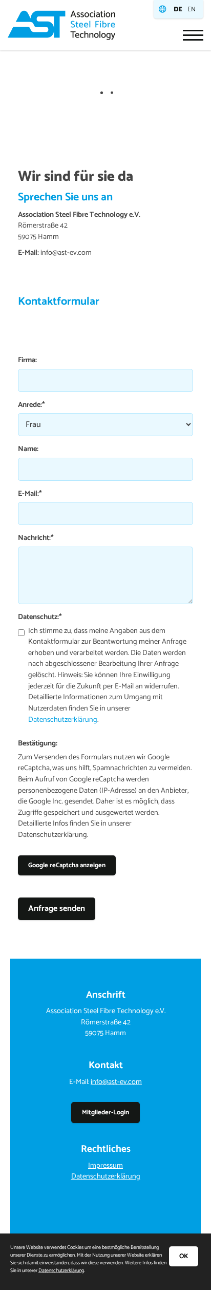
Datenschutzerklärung (62, 720)
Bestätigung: (37, 744)
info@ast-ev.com (116, 1082)
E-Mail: (30, 494)
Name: (28, 449)
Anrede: (31, 405)
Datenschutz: (40, 617)
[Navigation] (189, 35)
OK (183, 1256)
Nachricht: (36, 538)
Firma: (27, 360)
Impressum (105, 1166)
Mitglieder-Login (105, 1112)
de (178, 9)
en (191, 9)
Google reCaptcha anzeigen (67, 865)
